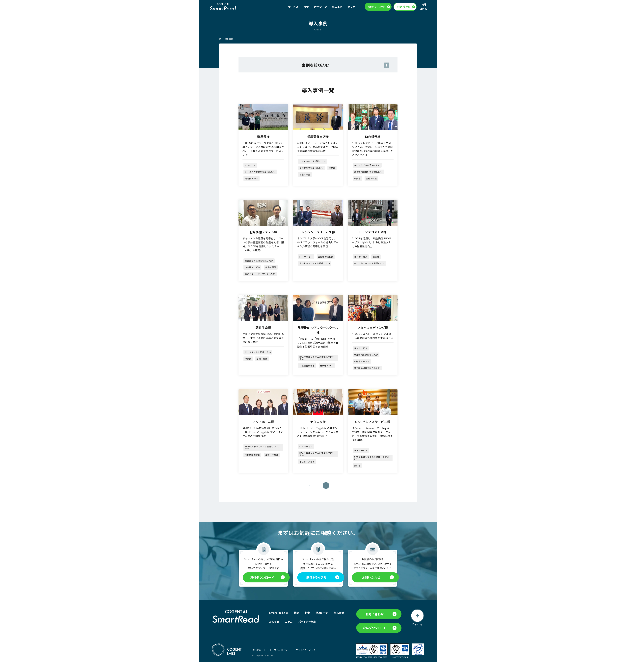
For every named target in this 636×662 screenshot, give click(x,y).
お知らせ (274, 621)
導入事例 (337, 6)
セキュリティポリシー (278, 650)
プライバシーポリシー (307, 650)
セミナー (353, 6)
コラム (288, 621)
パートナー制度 (307, 621)
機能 (296, 612)
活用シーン (320, 6)
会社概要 (257, 650)
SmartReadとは (278, 612)
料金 (306, 6)
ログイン (424, 8)
